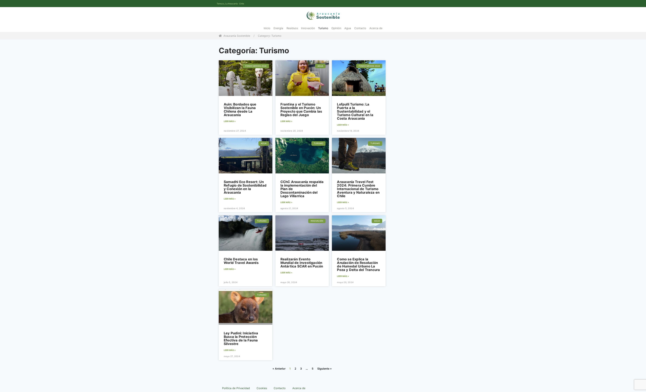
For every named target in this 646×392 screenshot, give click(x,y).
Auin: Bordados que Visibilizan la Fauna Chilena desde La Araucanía (240, 109)
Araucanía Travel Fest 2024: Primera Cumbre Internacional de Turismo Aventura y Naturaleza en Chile (358, 189)
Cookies (262, 388)
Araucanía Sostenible (236, 35)
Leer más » (230, 121)
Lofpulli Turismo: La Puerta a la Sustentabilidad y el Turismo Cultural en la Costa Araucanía (355, 111)
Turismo (323, 28)
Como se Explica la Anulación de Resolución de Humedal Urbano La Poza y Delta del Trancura (358, 264)
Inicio (267, 28)
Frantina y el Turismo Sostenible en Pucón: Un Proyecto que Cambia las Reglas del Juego (301, 109)
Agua (347, 28)
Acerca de (375, 28)
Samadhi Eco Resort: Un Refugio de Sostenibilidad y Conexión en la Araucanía (245, 187)
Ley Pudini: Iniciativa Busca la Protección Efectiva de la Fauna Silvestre (241, 338)
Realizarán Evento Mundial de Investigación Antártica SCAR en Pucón (301, 262)
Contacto (360, 28)
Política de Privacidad (236, 388)
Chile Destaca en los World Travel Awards (241, 261)
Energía (278, 28)
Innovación (308, 28)
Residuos (292, 28)
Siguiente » (324, 368)
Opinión (336, 28)
